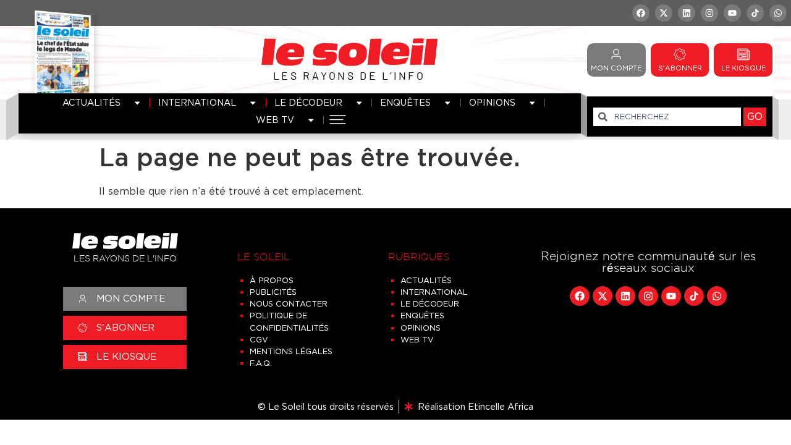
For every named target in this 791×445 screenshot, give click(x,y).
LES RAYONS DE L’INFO (349, 75)
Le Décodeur (308, 102)
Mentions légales (291, 351)
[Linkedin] (686, 13)
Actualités (91, 102)
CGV (259, 339)
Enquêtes (405, 102)
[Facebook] (640, 13)
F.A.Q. (261, 363)
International (197, 102)
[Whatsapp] (778, 13)
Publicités (273, 292)
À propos (272, 280)
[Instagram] (709, 13)
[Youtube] (732, 13)
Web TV (275, 119)
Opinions (492, 102)
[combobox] (667, 117)
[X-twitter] (663, 13)
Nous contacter (289, 303)
